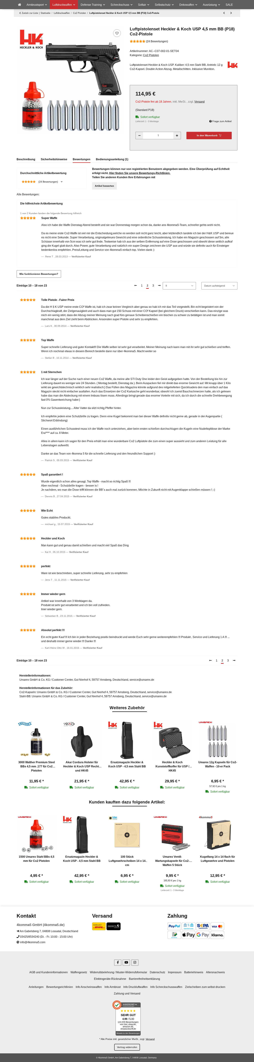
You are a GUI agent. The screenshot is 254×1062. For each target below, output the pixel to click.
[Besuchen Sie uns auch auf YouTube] (126, 963)
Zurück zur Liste (30, 13)
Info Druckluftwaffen (135, 986)
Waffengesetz (78, 972)
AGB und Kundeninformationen (48, 972)
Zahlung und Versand (127, 993)
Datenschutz (157, 972)
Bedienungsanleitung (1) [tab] (112, 159)
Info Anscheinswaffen (89, 986)
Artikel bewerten (104, 185)
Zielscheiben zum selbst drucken (205, 986)
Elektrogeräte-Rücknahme (110, 978)
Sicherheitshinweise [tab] (54, 159)
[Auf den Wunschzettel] (117, 33)
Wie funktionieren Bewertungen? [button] (38, 274)
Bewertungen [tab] (81, 159)
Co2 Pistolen (151, 55)
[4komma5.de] (19, 5)
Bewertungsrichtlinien (59, 986)
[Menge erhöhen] (177, 135)
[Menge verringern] (139, 135)
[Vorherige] (135, 286)
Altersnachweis (215, 972)
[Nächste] (159, 286)
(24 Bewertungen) (157, 41)
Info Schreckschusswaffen (166, 986)
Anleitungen (36, 986)
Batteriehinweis (193, 972)
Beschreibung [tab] (26, 159)
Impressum (174, 972)
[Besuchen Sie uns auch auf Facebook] (117, 963)
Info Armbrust (113, 986)
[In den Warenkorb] (19, 25)
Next (232, 757)
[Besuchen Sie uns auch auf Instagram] (134, 963)
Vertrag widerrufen (127, 1047)
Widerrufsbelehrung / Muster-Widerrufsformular (118, 972)
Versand (199, 101)
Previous (22, 757)
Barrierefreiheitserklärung (144, 978)
